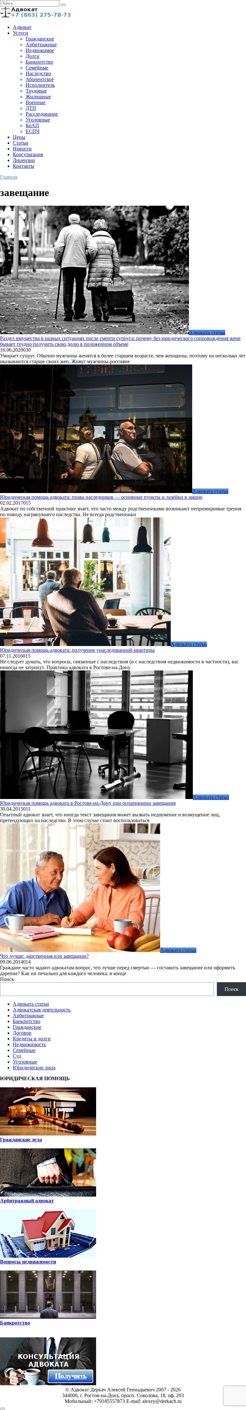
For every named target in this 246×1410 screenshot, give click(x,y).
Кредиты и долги (32, 1038)
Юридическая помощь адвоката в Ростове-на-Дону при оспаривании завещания (88, 803)
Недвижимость (29, 1044)
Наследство (38, 73)
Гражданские (40, 38)
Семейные (37, 67)
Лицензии (24, 160)
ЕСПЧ (32, 131)
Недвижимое (40, 50)
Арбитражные (41, 44)
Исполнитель (40, 85)
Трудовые (36, 91)
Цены (19, 137)
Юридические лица (34, 1067)
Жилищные (38, 96)
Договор (22, 1033)
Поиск (7, 979)
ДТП (31, 108)
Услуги (20, 33)
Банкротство (39, 62)
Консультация (28, 154)
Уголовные (38, 119)
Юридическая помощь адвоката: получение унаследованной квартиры (77, 650)
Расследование (42, 114)
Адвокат (22, 27)
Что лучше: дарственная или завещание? (44, 956)
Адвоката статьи (31, 1004)
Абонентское (40, 79)
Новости (22, 148)
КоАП (32, 125)
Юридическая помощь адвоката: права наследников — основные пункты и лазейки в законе (101, 497)
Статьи (20, 143)
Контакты (23, 166)
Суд (17, 1056)
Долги (32, 56)
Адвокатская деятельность (41, 1009)
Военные (35, 102)
